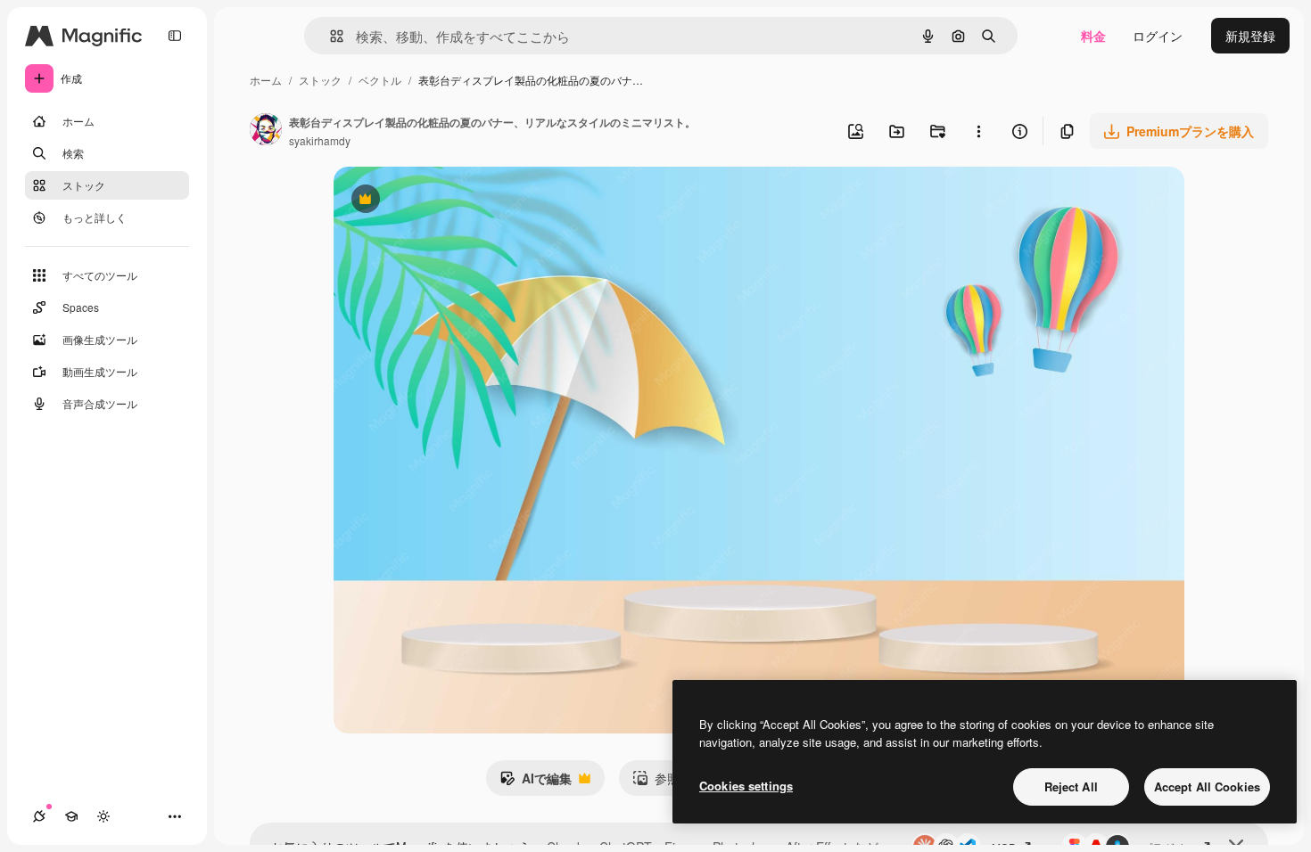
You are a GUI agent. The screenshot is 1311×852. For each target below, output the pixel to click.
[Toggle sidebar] (175, 35)
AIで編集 (535, 782)
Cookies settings (746, 785)
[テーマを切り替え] (103, 816)
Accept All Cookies (1207, 786)
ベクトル (380, 79)
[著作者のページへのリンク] (266, 131)
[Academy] (71, 816)
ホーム (266, 79)
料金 (1093, 36)
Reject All (1071, 786)
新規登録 (1250, 36)
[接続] (39, 816)
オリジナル (456, 201)
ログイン (1158, 36)
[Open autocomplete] (329, 36)
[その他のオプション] (978, 131)
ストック (320, 79)
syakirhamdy (319, 140)
